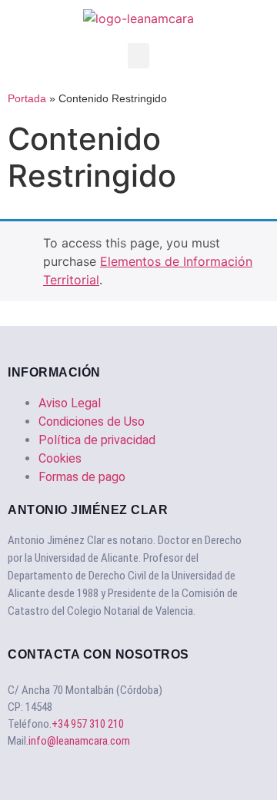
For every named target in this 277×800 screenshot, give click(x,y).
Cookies (60, 458)
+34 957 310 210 (88, 724)
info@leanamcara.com (79, 741)
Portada (27, 99)
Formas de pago (81, 477)
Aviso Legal (69, 403)
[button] (138, 55)
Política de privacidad (96, 440)
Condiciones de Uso (91, 421)
